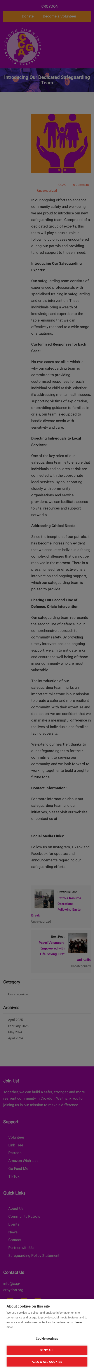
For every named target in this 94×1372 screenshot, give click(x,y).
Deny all (47, 1350)
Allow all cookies (47, 1361)
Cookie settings (47, 1338)
